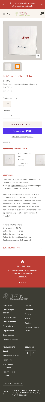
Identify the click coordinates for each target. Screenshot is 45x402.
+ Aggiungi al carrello (23, 164)
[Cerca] (8, 14)
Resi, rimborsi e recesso (9, 373)
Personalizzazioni (9, 326)
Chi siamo (29, 310)
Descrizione (8, 175)
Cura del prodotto (11, 248)
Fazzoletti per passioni (8, 311)
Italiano (16, 383)
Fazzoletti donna (9, 322)
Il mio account (8, 335)
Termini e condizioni (10, 355)
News (27, 319)
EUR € (6, 383)
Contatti (28, 323)
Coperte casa (8, 331)
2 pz (7, 104)
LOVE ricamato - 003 (24, 155)
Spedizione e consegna (8, 366)
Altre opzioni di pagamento (22, 137)
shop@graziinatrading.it (17, 186)
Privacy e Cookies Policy (32, 329)
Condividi (6, 142)
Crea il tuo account (10, 340)
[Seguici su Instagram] (33, 353)
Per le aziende (30, 314)
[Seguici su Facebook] (27, 353)
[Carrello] (41, 14)
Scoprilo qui (22, 277)
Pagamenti (7, 360)
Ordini (5, 351)
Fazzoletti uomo (9, 317)
